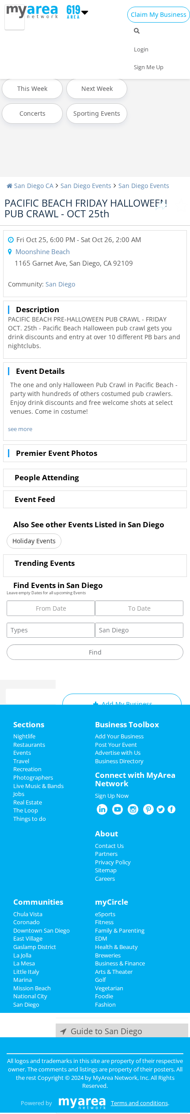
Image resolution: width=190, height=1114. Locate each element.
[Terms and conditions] (82, 1103)
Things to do (29, 819)
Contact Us (109, 846)
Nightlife (24, 736)
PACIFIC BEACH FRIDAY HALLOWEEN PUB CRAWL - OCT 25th (85, 208)
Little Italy (26, 972)
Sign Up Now (112, 796)
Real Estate (27, 802)
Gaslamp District (34, 947)
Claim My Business (158, 14)
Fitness (104, 922)
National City (30, 996)
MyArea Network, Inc (120, 1078)
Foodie (104, 996)
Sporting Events (96, 113)
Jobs (18, 794)
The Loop (25, 810)
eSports (105, 914)
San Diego (60, 284)
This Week (32, 88)
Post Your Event (116, 745)
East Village (27, 938)
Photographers (33, 777)
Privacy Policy (113, 862)
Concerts (32, 113)
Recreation (27, 769)
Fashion (105, 1004)
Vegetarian (109, 988)
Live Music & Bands (38, 786)
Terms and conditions (139, 1103)
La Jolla (22, 955)
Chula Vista (27, 914)
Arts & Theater (114, 972)
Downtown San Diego (41, 930)
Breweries (108, 955)
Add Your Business (119, 736)
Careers (105, 879)
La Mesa (24, 963)
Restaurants (29, 745)
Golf (100, 980)
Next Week (97, 88)
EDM (101, 938)
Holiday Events (34, 541)
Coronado (26, 922)
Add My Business (126, 704)
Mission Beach (32, 988)
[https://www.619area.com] (34, 11)
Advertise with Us (118, 753)
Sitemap (106, 870)
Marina (22, 980)
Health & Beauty (116, 947)
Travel (21, 761)
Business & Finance (120, 963)
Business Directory (119, 761)
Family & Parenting (119, 930)
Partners (106, 854)
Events (22, 753)
